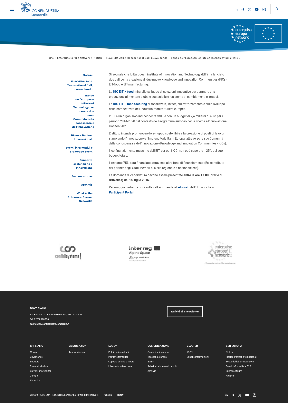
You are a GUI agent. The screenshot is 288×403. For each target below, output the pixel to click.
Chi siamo (36, 345)
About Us (35, 380)
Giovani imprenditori (41, 371)
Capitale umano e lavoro (121, 361)
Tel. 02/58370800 (39, 319)
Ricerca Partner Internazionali (241, 357)
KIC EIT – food (123, 91)
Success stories (234, 371)
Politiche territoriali (118, 357)
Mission (34, 352)
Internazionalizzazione (120, 366)
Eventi (151, 361)
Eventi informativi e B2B (238, 366)
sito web (183, 187)
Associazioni (78, 345)
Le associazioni (77, 352)
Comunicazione (158, 345)
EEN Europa (234, 345)
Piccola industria (39, 366)
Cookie (108, 395)
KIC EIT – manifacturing (130, 104)
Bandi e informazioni (198, 357)
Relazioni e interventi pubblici (163, 366)
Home (50, 58)
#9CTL (190, 352)
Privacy (119, 395)
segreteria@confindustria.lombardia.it (49, 324)
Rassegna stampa (157, 357)
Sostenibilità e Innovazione (240, 361)
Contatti (34, 375)
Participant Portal (121, 192)
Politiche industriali (118, 352)
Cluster (192, 345)
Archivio (152, 371)
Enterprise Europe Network (74, 58)
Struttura (34, 361)
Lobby (112, 345)
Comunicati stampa (158, 352)
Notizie (98, 58)
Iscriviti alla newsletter (185, 311)
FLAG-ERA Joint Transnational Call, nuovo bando (137, 58)
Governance (36, 357)
